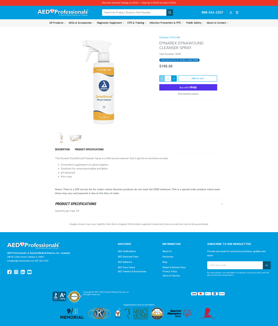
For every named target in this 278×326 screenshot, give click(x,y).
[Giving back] (139, 313)
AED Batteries (125, 262)
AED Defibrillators (127, 251)
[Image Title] (9, 272)
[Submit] (169, 12)
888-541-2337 (212, 12)
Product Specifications (89, 149)
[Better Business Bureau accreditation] (59, 296)
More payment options (188, 94)
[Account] (231, 13)
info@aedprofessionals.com (20, 261)
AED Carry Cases (126, 267)
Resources (167, 256)
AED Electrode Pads (128, 256)
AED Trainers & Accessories (132, 271)
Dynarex (164, 37)
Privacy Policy (169, 271)
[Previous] (59, 81)
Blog (164, 262)
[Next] (148, 81)
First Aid (175, 37)
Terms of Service (171, 275)
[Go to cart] (237, 13)
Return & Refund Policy (174, 267)
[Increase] (174, 78)
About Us (167, 251)
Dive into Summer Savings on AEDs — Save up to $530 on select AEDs (139, 2)
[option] (103, 81)
